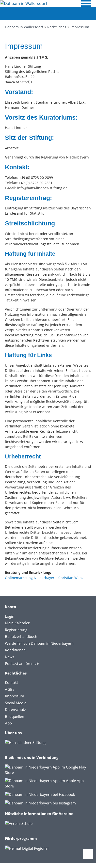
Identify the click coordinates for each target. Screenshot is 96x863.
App (8, 723)
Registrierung (16, 629)
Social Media (15, 702)
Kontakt (11, 682)
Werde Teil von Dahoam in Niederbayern (39, 643)
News (9, 656)
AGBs (9, 689)
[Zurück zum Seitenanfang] (88, 854)
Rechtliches (56, 27)
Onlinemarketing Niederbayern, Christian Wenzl (44, 577)
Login (9, 616)
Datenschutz (15, 709)
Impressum (79, 27)
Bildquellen (14, 716)
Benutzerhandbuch (21, 636)
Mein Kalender (17, 622)
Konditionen (15, 649)
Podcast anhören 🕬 (22, 663)
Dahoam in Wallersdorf (24, 27)
